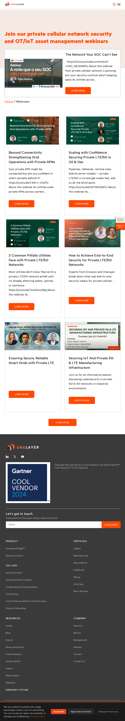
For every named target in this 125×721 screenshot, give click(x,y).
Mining (76, 577)
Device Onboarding (16, 608)
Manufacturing (80, 555)
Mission (77, 632)
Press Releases (13, 654)
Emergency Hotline (120, 226)
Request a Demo (14, 555)
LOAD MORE (62, 422)
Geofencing (12, 594)
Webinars (10, 682)
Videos (9, 668)
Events (9, 640)
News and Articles (15, 647)
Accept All (58, 711)
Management (80, 640)
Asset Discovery (14, 572)
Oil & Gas (78, 584)
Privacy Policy (38, 716)
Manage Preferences (108, 711)
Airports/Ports (80, 562)
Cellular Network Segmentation (22, 587)
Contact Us (79, 661)
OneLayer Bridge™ (15, 548)
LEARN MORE (78, 90)
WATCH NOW (81, 400)
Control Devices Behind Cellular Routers (26, 601)
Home (9, 101)
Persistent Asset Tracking (18, 579)
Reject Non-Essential (81, 711)
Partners (77, 647)
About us (77, 625)
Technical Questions (120, 219)
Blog (8, 632)
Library (9, 625)
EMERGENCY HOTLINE (17, 689)
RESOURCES (13, 618)
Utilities (77, 548)
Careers (77, 654)
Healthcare (79, 570)
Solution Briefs (13, 661)
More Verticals (80, 591)
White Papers (12, 675)
